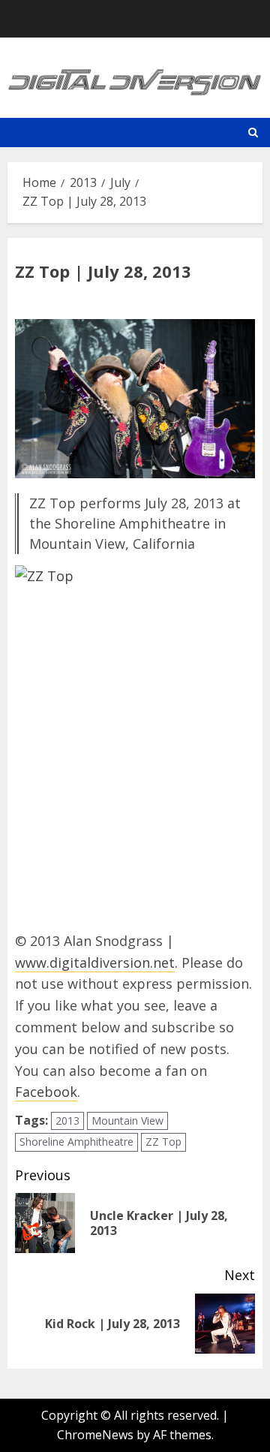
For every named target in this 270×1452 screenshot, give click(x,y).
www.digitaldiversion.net (95, 962)
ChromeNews (95, 1434)
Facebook (46, 1092)
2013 (68, 1120)
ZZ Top (164, 1141)
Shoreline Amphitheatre (77, 1141)
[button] (253, 132)
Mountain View (128, 1120)
